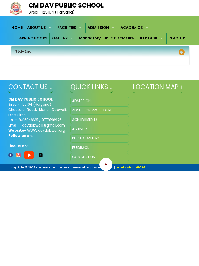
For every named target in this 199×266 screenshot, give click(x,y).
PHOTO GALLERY (85, 138)
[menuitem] (17, 28)
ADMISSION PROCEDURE (92, 110)
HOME (17, 27)
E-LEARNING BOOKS (29, 38)
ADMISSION (98, 27)
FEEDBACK (80, 147)
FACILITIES (66, 27)
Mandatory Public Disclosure (106, 38)
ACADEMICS (131, 27)
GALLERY (60, 38)
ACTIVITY (79, 129)
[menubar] (100, 33)
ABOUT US (36, 27)
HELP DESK (148, 38)
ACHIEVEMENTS (84, 119)
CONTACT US (83, 157)
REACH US (178, 38)
